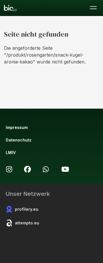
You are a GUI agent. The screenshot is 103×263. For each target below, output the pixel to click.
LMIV (11, 152)
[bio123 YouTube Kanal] (65, 169)
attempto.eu (27, 222)
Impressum (17, 127)
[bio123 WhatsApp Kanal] (45, 169)
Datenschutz (18, 140)
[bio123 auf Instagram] (9, 169)
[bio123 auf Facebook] (27, 169)
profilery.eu (26, 209)
